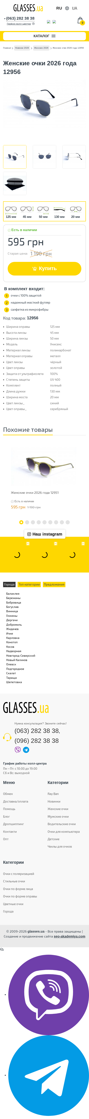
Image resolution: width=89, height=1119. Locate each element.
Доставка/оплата (15, 801)
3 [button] (33, 522)
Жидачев (12, 629)
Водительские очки (62, 824)
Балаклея (12, 593)
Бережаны (13, 598)
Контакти (10, 831)
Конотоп (12, 642)
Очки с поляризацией (18, 874)
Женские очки (58, 809)
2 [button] (27, 522)
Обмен (8, 794)
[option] (43, 478)
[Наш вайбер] (48, 994)
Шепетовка (14, 682)
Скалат (11, 673)
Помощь (9, 809)
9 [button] (68, 522)
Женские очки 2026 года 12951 (35, 492)
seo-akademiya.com (69, 936)
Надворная (13, 651)
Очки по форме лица (18, 889)
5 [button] (44, 522)
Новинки (54, 801)
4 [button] (39, 522)
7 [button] (56, 522)
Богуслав (12, 606)
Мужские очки (58, 816)
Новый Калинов (16, 660)
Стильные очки (14, 881)
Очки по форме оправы (20, 896)
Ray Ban (53, 794)
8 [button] (62, 522)
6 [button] (50, 522)
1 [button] (21, 522)
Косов (10, 646)
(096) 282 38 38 (36, 740)
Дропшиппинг (13, 824)
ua (74, 8)
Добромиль (14, 624)
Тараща (11, 677)
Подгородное (15, 668)
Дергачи (12, 620)
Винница (12, 611)
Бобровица (13, 602)
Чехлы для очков (60, 846)
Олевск (11, 664)
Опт (5, 839)
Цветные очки (13, 904)
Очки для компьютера (64, 831)
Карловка (12, 637)
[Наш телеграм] (48, 1075)
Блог (6, 816)
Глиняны (11, 615)
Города (8, 911)
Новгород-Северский (20, 655)
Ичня (9, 633)
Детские (53, 839)
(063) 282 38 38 (36, 730)
